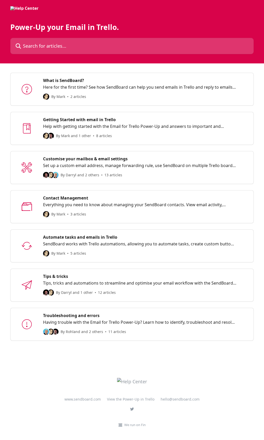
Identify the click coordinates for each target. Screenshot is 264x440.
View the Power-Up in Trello (130, 399)
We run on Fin (135, 424)
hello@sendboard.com (180, 399)
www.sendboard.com (82, 399)
